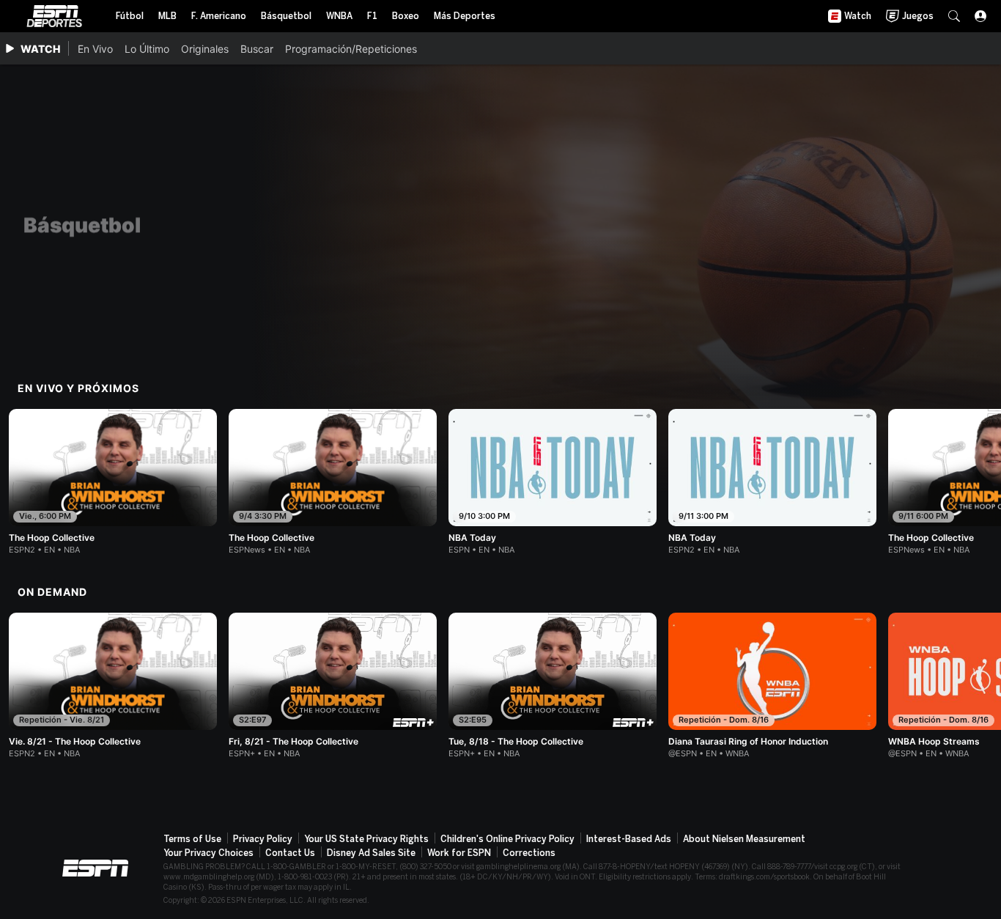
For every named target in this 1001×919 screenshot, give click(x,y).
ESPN (54, 16)
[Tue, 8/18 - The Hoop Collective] (552, 686)
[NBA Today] (552, 482)
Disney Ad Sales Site (371, 853)
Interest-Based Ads (628, 839)
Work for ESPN (459, 853)
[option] (113, 482)
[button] (954, 16)
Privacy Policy (262, 839)
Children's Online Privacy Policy (507, 839)
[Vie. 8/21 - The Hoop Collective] (113, 686)
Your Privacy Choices (208, 853)
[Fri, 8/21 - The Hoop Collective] (333, 686)
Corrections (529, 853)
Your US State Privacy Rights (366, 839)
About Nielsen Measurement (744, 839)
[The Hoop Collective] (113, 482)
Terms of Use (192, 839)
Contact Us (290, 853)
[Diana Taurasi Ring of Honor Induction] (772, 686)
